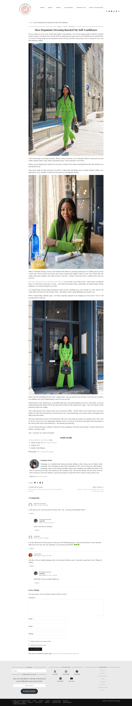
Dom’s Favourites (96, 7)
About (50, 7)
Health (102, 681)
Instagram (44, 476)
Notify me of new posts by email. (38, 645)
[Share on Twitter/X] (37, 483)
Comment (32, 598)
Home (42, 7)
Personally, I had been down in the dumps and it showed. (46, 282)
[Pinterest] (109, 11)
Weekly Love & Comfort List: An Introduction (90, 489)
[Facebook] (116, 11)
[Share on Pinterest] (40, 483)
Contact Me (81, 7)
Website (31, 634)
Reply (32, 513)
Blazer (33, 440)
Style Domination (23, 701)
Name (31, 619)
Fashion (72, 26)
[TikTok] (114, 11)
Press (58, 7)
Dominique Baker (45, 519)
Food (102, 679)
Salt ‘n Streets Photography (45, 452)
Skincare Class (103, 687)
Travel (102, 690)
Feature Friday (103, 676)
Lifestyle (103, 684)
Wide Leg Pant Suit (43, 440)
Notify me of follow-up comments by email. (41, 641)
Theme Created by (111, 701)
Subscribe (29, 691)
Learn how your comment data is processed (65, 653)
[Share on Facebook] (35, 483)
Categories (68, 7)
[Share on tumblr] (43, 483)
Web (38, 476)
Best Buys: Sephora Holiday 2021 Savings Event (45, 489)
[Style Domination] (25, 9)
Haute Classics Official (50, 443)
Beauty (102, 670)
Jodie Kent (37, 554)
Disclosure (67, 702)
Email (31, 626)
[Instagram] (106, 11)
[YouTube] (111, 11)
